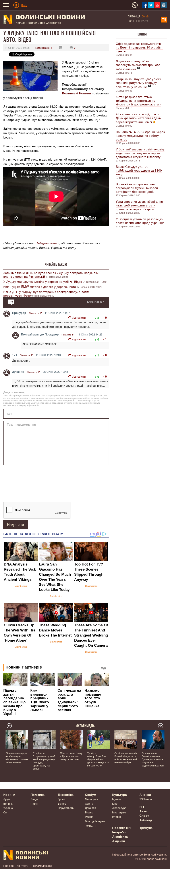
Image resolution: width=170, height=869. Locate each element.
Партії (34, 803)
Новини (141, 34)
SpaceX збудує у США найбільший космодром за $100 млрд (139, 170)
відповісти (79, 317)
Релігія (89, 816)
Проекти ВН (121, 827)
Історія (116, 816)
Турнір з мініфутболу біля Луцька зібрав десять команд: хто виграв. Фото (98, 759)
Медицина (91, 799)
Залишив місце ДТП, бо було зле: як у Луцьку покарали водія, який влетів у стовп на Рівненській (51, 274)
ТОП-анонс (146, 799)
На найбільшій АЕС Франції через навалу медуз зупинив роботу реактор (140, 135)
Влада (35, 799)
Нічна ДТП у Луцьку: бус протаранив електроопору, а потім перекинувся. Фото (46, 293)
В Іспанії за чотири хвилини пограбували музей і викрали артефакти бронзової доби (137, 188)
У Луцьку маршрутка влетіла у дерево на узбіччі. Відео (42, 281)
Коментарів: (43, 47)
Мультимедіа (85, 725)
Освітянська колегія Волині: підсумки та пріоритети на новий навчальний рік (125, 757)
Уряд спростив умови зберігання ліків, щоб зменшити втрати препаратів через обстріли (139, 205)
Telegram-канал (47, 243)
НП (141, 806)
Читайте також (56, 264)
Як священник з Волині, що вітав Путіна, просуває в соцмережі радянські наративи (153, 759)
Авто (143, 811)
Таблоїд (145, 820)
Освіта (89, 803)
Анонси (145, 794)
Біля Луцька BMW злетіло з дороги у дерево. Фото (39, 286)
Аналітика (120, 836)
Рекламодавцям (42, 865)
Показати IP (35, 313)
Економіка (65, 794)
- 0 (105, 317)
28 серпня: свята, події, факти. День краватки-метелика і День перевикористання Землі (138, 118)
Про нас (8, 865)
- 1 (105, 339)
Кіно (115, 803)
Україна (8, 808)
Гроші (61, 799)
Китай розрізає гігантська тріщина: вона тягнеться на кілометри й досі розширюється (138, 100)
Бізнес (62, 803)
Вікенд (89, 812)
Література (119, 808)
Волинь (8, 803)
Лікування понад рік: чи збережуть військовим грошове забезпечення (138, 65)
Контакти (22, 865)
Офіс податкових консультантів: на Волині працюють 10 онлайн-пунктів (139, 47)
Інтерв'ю (119, 832)
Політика (37, 794)
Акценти (118, 841)
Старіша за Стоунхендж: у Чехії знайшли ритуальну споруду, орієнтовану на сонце (138, 83)
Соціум (90, 794)
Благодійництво (95, 821)
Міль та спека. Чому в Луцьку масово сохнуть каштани (71, 756)
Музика (116, 799)
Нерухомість (65, 808)
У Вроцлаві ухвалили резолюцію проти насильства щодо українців (140, 221)
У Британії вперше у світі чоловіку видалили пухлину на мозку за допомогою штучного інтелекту (140, 153)
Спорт (144, 815)
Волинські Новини (76, 93)
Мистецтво (119, 812)
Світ (6, 812)
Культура (119, 794)
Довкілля (90, 808)
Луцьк (6, 799)
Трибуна (146, 827)
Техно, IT (90, 825)
